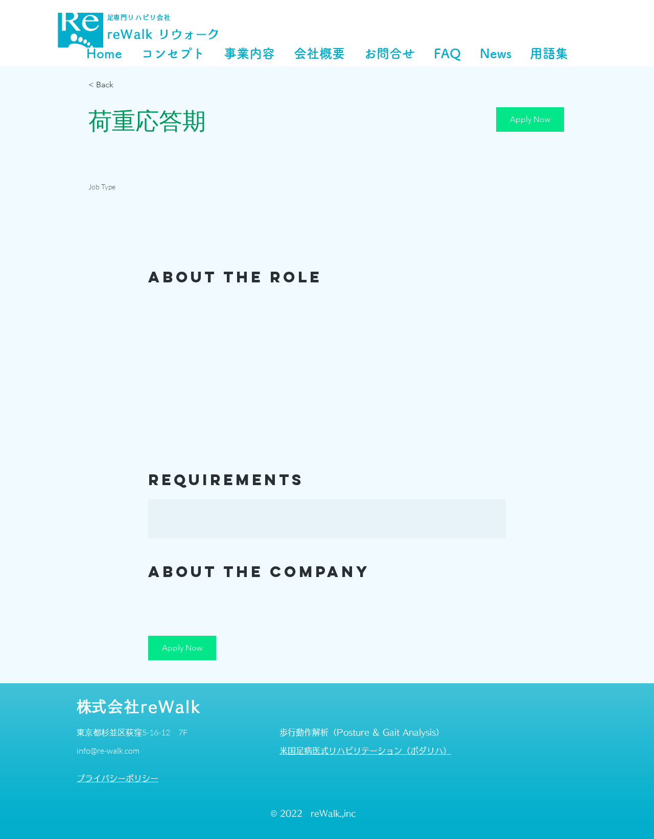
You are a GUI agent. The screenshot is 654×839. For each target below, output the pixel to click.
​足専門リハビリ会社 (139, 17)
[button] (530, 119)
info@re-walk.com (108, 751)
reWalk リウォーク (163, 34)
